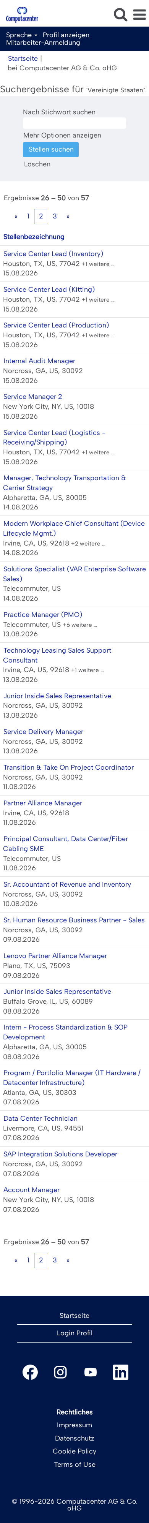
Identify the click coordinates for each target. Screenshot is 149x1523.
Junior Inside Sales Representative (57, 696)
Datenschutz (74, 1438)
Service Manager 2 (32, 396)
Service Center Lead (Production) (56, 325)
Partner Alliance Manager (42, 803)
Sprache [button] (20, 35)
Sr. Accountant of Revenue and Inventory (67, 884)
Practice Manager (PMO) (42, 614)
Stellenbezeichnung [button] (34, 236)
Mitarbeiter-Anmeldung (43, 42)
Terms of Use (75, 1464)
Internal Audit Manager (39, 361)
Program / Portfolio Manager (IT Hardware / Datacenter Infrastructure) (72, 1078)
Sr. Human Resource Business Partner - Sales (74, 920)
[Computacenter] (19, 14)
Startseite (23, 58)
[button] (139, 15)
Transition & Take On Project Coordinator (68, 767)
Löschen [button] (37, 164)
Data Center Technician (40, 1118)
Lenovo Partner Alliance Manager (55, 956)
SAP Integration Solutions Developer (60, 1154)
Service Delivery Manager (43, 731)
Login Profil (74, 1333)
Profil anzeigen (66, 35)
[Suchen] (120, 15)
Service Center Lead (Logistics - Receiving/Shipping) (54, 438)
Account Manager (31, 1190)
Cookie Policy (74, 1451)
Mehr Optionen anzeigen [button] (62, 135)
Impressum (74, 1425)
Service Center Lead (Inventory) (53, 254)
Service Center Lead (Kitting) (49, 289)
